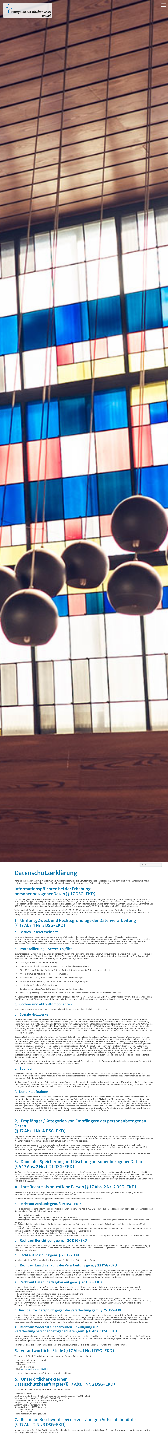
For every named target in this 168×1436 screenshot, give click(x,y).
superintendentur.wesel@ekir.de (35, 1369)
